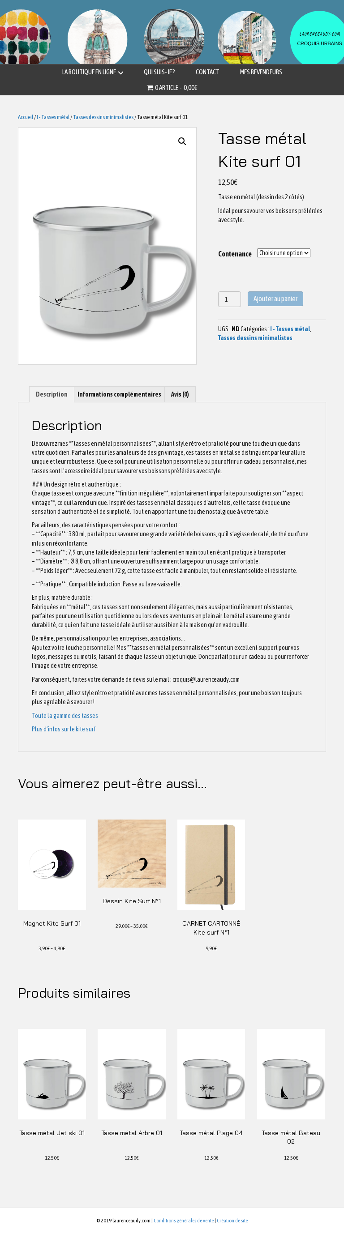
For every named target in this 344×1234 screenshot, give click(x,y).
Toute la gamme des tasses (65, 715)
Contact (207, 72)
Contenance (235, 254)
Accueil (25, 117)
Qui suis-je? (159, 72)
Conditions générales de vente (184, 1220)
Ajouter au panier (275, 299)
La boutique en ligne (89, 72)
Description (52, 394)
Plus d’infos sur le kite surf (64, 729)
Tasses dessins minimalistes (103, 117)
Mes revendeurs (261, 72)
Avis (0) (180, 394)
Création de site (232, 1220)
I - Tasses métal (53, 117)
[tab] (51, 394)
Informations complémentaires (119, 394)
